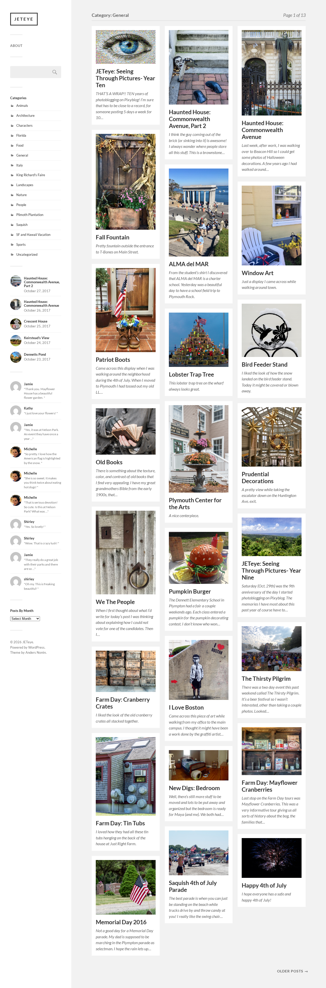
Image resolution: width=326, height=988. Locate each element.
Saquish (22, 225)
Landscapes (24, 185)
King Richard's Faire (30, 175)
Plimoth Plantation (29, 215)
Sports (21, 244)
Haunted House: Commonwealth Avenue (262, 130)
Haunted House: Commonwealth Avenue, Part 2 (190, 119)
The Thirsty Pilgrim (266, 678)
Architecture (25, 115)
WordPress (36, 647)
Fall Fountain (112, 237)
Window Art (258, 273)
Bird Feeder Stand (265, 364)
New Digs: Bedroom (194, 788)
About (16, 46)
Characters (24, 125)
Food (19, 145)
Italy (19, 165)
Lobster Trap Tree (191, 374)
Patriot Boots (113, 359)
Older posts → (292, 971)
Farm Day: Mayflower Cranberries (269, 786)
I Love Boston (186, 707)
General (22, 155)
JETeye (24, 19)
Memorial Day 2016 (121, 922)
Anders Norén (35, 652)
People (21, 205)
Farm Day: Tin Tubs (120, 823)
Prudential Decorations (258, 477)
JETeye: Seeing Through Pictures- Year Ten (125, 78)
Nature (21, 195)
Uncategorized (26, 254)
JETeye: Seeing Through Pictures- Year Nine (271, 570)
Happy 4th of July (264, 885)
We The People (115, 601)
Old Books (109, 462)
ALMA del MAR (189, 264)
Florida (21, 135)
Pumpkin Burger (190, 591)
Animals (22, 106)
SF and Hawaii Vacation (33, 235)
